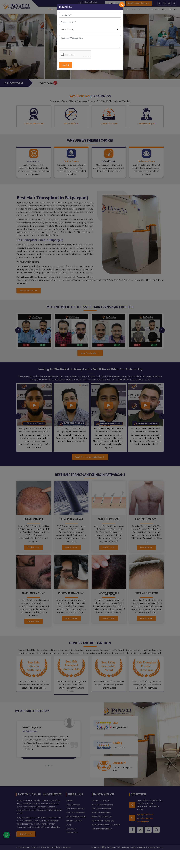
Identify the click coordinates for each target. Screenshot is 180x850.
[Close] (122, 4)
